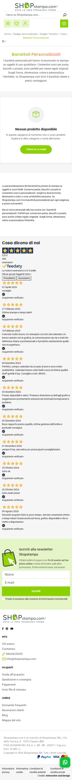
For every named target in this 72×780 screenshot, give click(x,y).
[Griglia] (3, 41)
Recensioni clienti (13, 710)
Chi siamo (8, 643)
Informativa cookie (22, 770)
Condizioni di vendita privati (57, 770)
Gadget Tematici (49, 34)
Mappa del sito (11, 720)
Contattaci (8, 649)
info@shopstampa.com (21, 659)
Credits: (54, 775)
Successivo (24, 278)
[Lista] (5, 41)
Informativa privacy (8, 770)
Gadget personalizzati (25, 34)
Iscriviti (36, 591)
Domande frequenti (14, 705)
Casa (63, 34)
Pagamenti (9, 684)
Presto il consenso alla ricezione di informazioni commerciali (36, 599)
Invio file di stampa (14, 689)
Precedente (9, 278)
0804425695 (14, 654)
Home (7, 34)
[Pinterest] (7, 628)
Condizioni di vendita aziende (37, 770)
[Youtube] (11, 628)
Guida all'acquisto (13, 674)
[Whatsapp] (65, 762)
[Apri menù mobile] (8, 23)
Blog (5, 715)
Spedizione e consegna (16, 679)
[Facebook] (3, 628)
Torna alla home (36, 149)
